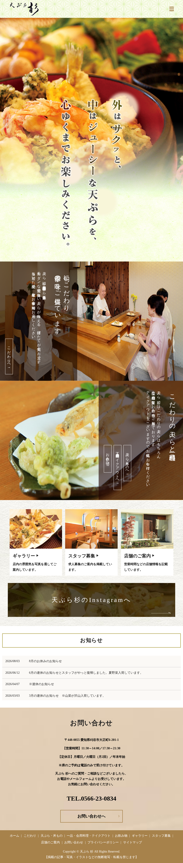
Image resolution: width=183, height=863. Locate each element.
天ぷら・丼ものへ (127, 463)
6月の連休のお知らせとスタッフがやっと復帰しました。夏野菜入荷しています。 (86, 672)
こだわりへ (9, 356)
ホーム (14, 835)
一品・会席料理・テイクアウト (88, 835)
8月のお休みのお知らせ (45, 661)
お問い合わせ (73, 842)
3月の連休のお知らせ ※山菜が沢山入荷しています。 (67, 695)
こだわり (30, 835)
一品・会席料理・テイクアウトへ (117, 467)
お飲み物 (121, 835)
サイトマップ (132, 842)
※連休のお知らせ (41, 684)
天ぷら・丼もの (51, 835)
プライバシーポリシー (103, 842)
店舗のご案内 (137, 555)
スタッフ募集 (81, 555)
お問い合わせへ (91, 816)
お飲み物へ (108, 459)
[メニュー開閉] (171, 9)
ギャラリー (24, 555)
